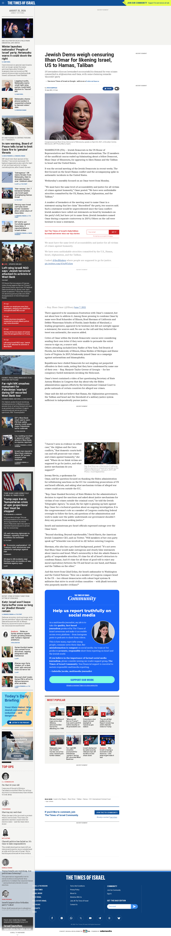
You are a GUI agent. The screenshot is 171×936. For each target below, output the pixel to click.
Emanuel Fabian (20, 156)
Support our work (82, 679)
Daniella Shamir (7, 868)
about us (73, 893)
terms (111, 236)
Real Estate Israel (39, 901)
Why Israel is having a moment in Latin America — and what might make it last (107, 752)
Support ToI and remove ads (158, 3)
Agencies (17, 463)
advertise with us (76, 897)
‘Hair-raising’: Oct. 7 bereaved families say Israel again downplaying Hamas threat (23, 193)
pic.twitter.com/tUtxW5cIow (59, 263)
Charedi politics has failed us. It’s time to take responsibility (16, 842)
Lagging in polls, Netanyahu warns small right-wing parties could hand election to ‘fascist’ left (23, 86)
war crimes (49, 801)
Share (109, 88)
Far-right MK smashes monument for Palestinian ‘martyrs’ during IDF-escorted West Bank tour (73, 753)
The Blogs (36, 904)
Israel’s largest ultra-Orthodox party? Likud (15, 903)
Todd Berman (6, 809)
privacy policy (74, 890)
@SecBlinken (59, 260)
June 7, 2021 (80, 307)
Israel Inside (37, 893)
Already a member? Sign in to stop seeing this (82, 685)
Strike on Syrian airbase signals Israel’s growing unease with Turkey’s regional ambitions (21, 635)
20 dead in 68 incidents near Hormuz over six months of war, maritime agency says (17, 561)
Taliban (79, 799)
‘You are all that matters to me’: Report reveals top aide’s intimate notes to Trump (107, 723)
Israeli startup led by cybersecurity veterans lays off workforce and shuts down (89, 751)
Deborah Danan (21, 110)
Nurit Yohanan (21, 445)
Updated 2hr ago (15, 264)
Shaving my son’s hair (12, 812)
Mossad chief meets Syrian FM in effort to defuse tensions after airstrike (24, 680)
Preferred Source (92, 81)
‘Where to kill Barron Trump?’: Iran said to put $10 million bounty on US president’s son (73, 723)
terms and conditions (77, 886)
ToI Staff (24, 184)
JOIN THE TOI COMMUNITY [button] (106, 812)
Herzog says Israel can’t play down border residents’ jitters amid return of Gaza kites (23, 209)
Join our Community (137, 3)
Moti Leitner (6, 838)
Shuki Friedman (7, 899)
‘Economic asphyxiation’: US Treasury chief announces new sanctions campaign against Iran (17, 548)
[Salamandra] (106, 931)
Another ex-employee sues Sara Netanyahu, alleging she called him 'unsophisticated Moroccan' (17, 308)
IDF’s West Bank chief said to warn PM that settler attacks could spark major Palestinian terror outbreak (23, 423)
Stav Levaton (27, 399)
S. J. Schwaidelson (8, 782)
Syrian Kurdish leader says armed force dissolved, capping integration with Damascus (24, 651)
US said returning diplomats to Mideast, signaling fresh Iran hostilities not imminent (17, 535)
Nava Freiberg (8, 156)
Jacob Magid (9, 514)
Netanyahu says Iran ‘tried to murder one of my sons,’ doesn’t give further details (57, 751)
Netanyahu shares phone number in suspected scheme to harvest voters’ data (23, 103)
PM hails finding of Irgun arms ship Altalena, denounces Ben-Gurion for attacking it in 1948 (57, 723)
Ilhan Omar (71, 799)
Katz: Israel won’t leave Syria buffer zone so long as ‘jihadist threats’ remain (17, 606)
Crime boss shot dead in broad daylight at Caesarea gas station (89, 723)
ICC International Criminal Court (100, 799)
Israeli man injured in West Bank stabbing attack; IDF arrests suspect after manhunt (23, 455)
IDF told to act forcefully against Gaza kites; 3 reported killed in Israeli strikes (22, 226)
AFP (17, 184)
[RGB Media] (87, 931)
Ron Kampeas (52, 88)
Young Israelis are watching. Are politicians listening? (16, 872)
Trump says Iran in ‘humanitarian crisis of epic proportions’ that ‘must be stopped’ (16, 505)
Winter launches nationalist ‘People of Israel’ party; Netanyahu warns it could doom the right (17, 52)
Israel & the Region (59, 799)
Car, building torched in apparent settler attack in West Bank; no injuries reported (23, 439)
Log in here (113, 817)
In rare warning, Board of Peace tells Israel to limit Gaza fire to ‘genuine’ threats (17, 148)
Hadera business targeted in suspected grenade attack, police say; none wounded (16, 321)
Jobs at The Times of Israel (79, 901)
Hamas (85, 799)
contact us (73, 904)
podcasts (36, 908)
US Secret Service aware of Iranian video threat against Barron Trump (17, 333)
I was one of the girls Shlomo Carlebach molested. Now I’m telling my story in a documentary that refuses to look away (17, 791)
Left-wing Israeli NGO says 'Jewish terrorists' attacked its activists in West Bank (17, 344)
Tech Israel (36, 897)
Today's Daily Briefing (17, 698)
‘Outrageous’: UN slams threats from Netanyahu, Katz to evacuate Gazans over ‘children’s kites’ (24, 177)
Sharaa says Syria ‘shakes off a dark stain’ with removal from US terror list (23, 666)
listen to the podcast (20, 723)
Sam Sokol (6, 62)
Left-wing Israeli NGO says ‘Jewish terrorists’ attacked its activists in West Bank (16, 272)
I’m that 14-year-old (10, 785)
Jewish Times (37, 890)
